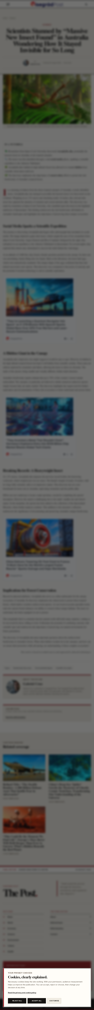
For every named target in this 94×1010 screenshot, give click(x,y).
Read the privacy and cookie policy (22, 993)
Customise (54, 1001)
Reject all (17, 1001)
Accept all (36, 1001)
